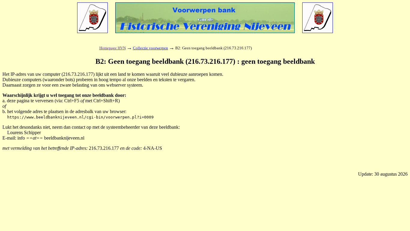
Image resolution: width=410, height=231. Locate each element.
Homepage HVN (112, 48)
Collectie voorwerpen (150, 48)
